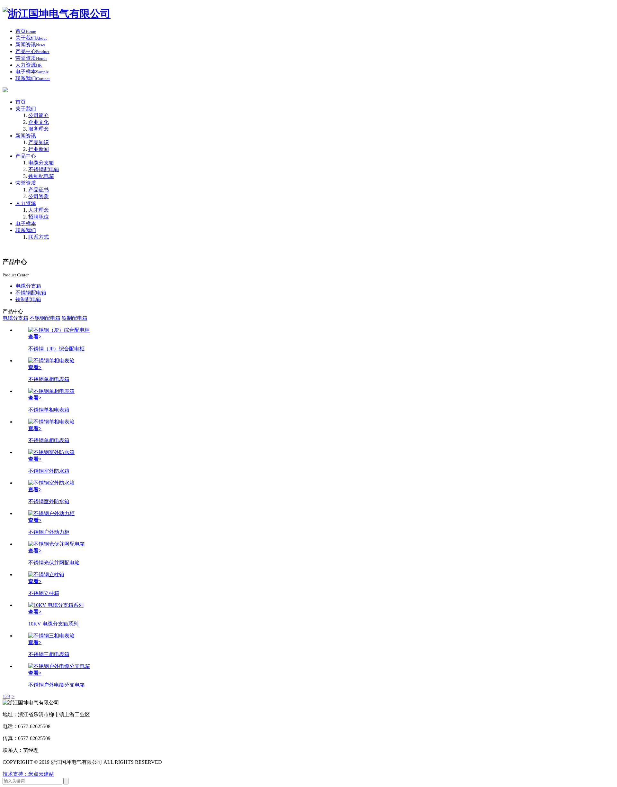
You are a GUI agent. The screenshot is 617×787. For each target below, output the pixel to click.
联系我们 (25, 230)
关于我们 (25, 108)
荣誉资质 (25, 183)
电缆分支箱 (41, 162)
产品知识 (38, 142)
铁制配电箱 (41, 176)
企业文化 (38, 122)
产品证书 (38, 189)
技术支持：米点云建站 (28, 774)
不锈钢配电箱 (43, 169)
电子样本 (25, 223)
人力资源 (25, 203)
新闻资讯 (25, 135)
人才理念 (38, 210)
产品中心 (25, 156)
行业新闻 (38, 149)
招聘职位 (38, 216)
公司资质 (38, 196)
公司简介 (38, 115)
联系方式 (38, 237)
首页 (20, 102)
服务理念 (38, 129)
